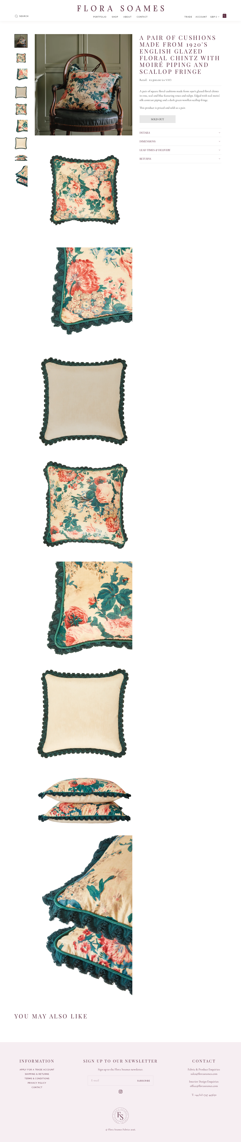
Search (24, 16)
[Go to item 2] (21, 58)
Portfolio (100, 17)
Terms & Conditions (37, 1079)
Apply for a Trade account (37, 1070)
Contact (142, 17)
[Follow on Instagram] (120, 1091)
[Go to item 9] (21, 176)
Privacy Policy (37, 1083)
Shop (115, 17)
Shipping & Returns (37, 1074)
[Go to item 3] (21, 75)
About (127, 17)
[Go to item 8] (21, 158)
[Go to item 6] (21, 126)
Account (201, 17)
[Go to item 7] (21, 143)
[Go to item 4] (21, 92)
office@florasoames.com (204, 1086)
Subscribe (143, 1081)
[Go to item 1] (21, 41)
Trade (188, 17)
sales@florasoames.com (204, 1074)
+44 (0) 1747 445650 (205, 1095)
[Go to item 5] (21, 109)
